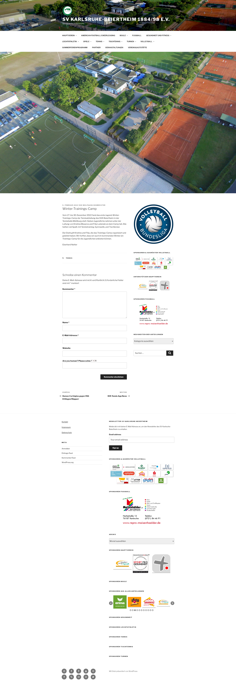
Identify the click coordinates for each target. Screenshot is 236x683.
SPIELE (86, 41)
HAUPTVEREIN (68, 35)
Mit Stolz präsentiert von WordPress (123, 671)
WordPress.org (68, 462)
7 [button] (144, 610)
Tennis (69, 258)
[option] (143, 286)
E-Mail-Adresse (70, 335)
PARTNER (96, 47)
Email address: (115, 434)
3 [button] (135, 610)
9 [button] (148, 610)
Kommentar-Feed (68, 458)
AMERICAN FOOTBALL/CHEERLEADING (98, 35)
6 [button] (141, 610)
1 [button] (130, 610)
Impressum (66, 427)
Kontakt (65, 422)
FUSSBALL (136, 35)
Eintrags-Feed (67, 453)
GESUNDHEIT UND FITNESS (157, 35)
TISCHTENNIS (114, 41)
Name (65, 322)
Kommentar (68, 289)
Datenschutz (67, 432)
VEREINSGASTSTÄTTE (137, 47)
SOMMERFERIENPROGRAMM (74, 47)
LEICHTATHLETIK (69, 41)
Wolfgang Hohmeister (94, 205)
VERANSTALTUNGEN (114, 47)
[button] (111, 603)
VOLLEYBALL (146, 41)
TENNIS (99, 41)
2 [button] (132, 610)
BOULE (123, 35)
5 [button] (139, 610)
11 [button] (152, 610)
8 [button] (146, 610)
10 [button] (150, 610)
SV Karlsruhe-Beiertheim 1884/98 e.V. (116, 19)
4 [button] (137, 610)
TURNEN (130, 41)
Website (66, 348)
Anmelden (66, 449)
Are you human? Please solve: (76, 361)
